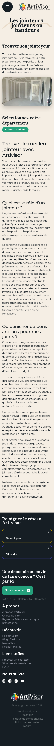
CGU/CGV (27, 715)
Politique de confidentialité (27, 718)
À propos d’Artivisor (13, 612)
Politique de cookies (27, 722)
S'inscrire (12, 554)
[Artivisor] (34, 7)
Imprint (27, 726)
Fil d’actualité (10, 635)
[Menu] (7, 7)
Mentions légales (27, 711)
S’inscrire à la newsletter (16, 663)
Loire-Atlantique (15, 129)
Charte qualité (11, 615)
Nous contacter (14, 590)
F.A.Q (5, 667)
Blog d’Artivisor (11, 639)
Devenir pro (13, 538)
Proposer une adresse (15, 659)
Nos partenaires (11, 646)
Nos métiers (9, 643)
